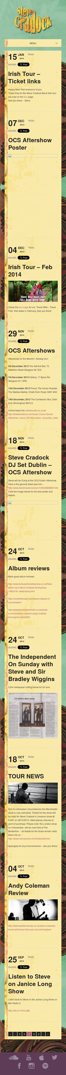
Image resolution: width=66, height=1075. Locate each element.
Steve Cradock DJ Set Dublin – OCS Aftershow (30, 464)
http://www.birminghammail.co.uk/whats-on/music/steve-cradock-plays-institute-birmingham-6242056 (28, 613)
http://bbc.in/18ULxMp (19, 1010)
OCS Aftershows (31, 350)
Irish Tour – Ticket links (24, 77)
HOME (36, 43)
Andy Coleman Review (29, 889)
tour (25, 96)
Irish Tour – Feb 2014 (30, 270)
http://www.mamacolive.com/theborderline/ (29, 838)
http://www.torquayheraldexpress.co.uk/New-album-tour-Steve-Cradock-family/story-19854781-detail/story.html (30, 587)
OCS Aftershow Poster (30, 143)
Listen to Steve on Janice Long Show (30, 983)
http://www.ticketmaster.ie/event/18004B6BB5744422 (34, 487)
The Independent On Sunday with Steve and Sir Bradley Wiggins (32, 667)
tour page (23, 307)
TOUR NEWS (26, 776)
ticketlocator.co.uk (34, 410)
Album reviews (29, 568)
